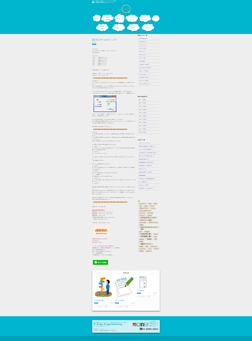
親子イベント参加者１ (142, 112)
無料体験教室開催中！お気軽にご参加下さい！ (146, 162)
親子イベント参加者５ (142, 99)
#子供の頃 (156, 234)
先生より (94, 44)
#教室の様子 (142, 239)
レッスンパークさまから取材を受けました (146, 149)
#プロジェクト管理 (143, 222)
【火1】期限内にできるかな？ (144, 77)
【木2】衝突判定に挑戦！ (143, 38)
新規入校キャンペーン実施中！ (144, 185)
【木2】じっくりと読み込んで (144, 70)
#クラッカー (153, 208)
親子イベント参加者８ (142, 125)
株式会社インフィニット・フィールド (108, 329)
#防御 (147, 246)
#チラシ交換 (149, 215)
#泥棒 (156, 239)
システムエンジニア (154, 246)
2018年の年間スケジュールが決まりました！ (146, 188)
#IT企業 (150, 203)
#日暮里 (149, 239)
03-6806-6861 (99, 2)
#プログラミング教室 (145, 220)
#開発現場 (141, 246)
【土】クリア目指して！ (143, 48)
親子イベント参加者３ (142, 106)
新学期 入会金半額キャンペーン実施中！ (145, 172)
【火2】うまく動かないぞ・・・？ (144, 74)
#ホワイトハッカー (153, 222)
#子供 (141, 231)
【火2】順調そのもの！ (143, 41)
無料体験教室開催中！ (142, 175)
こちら (108, 222)
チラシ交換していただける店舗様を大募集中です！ (147, 178)
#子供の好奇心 (147, 231)
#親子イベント (146, 244)
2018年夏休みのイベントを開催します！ (145, 165)
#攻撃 (155, 236)
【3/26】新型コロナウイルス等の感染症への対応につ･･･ (148, 152)
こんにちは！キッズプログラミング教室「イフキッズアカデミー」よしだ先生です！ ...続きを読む (103, 306)
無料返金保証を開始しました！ (144, 159)
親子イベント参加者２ (142, 109)
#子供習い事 (146, 236)
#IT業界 (155, 203)
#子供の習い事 (145, 234)
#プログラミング (148, 218)
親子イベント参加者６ (142, 132)
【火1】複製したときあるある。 (144, 64)
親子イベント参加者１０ (143, 119)
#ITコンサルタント (142, 203)
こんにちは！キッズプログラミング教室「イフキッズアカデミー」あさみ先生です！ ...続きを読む (146, 296)
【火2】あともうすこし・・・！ (144, 54)
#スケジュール (142, 215)
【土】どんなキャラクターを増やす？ (145, 67)
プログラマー (156, 248)
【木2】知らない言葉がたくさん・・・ (145, 83)
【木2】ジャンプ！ (142, 51)
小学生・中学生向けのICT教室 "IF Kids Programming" (125, 337)
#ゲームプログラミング (145, 210)
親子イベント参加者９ (142, 122)
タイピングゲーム (142, 248)
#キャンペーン (144, 208)
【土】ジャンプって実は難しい (144, 80)
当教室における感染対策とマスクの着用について (147, 146)
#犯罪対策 (141, 241)
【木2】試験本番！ (142, 61)
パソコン (149, 248)
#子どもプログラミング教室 (149, 227)
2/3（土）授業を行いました (143, 181)
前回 (93, 86)
